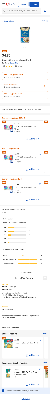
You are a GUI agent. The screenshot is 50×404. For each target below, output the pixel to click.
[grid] (25, 131)
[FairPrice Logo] (11, 4)
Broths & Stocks (9, 21)
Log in (34, 4)
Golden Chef (14, 63)
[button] (46, 21)
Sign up (23, 4)
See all (45, 333)
